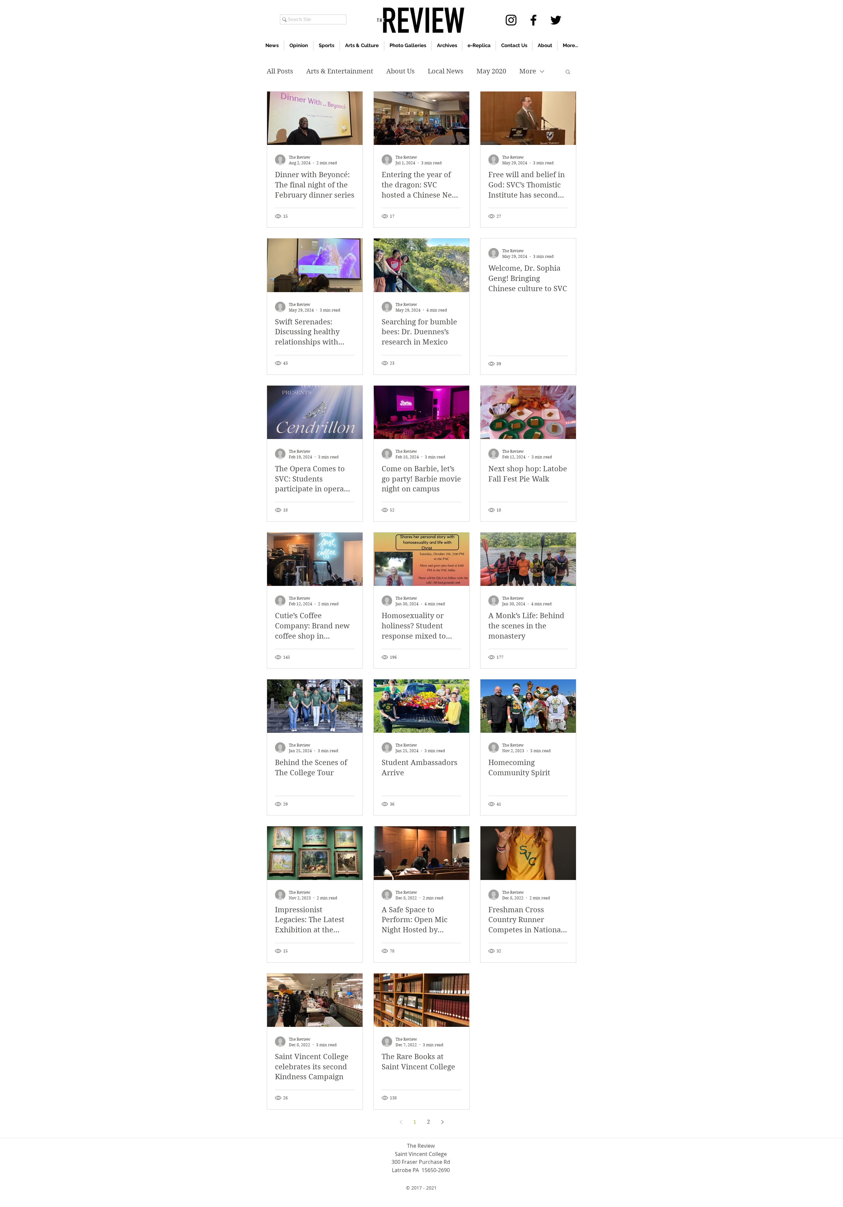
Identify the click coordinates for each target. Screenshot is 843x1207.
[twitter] (556, 20)
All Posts (280, 71)
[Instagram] (511, 20)
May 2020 (491, 71)
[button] (568, 72)
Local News (445, 71)
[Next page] (442, 1122)
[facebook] (533, 20)
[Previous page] (401, 1122)
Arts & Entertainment (339, 71)
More (527, 71)
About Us (400, 71)
